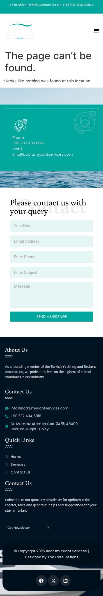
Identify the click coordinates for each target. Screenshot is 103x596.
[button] (96, 30)
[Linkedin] (65, 580)
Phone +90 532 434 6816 (28, 140)
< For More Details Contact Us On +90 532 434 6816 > (51, 5)
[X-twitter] (53, 580)
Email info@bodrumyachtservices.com (42, 151)
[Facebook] (41, 580)
